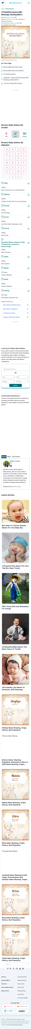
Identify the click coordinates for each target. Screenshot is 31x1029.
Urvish (6, 217)
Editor (9, 456)
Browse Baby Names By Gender (12, 67)
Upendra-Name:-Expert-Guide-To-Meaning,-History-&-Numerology (13, 244)
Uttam (6, 257)
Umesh (6, 228)
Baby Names (10, 9)
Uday (6, 183)
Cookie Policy (21, 994)
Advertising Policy (22, 990)
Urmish (6, 206)
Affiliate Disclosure (22, 980)
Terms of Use (21, 987)
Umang (6, 290)
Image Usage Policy (22, 976)
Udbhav (7, 194)
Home (3, 9)
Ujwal (6, 279)
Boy (15, 136)
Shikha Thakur (15, 461)
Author (4, 456)
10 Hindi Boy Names (9, 74)
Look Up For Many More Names (12, 83)
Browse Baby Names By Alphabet (13, 70)
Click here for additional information (15, 1024)
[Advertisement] (15, 106)
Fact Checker (16, 456)
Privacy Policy (21, 983)
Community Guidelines (23, 997)
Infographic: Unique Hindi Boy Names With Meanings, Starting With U (16, 79)
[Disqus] (15, 429)
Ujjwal (6, 268)
